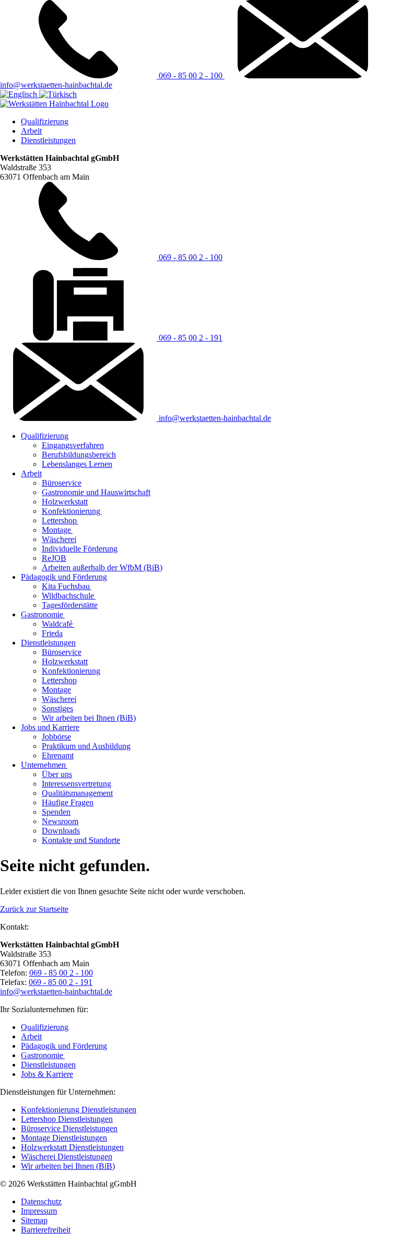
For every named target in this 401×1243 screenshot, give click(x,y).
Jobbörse (56, 736)
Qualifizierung (44, 121)
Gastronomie (43, 614)
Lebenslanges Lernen (77, 464)
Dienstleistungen (48, 140)
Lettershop (60, 520)
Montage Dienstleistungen (64, 1137)
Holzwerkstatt (65, 501)
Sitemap (34, 1220)
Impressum (39, 1210)
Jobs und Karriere (50, 727)
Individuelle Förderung (79, 548)
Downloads (61, 830)
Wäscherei (59, 539)
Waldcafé (58, 623)
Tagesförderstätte (70, 605)
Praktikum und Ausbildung (86, 746)
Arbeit (31, 130)
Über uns (57, 774)
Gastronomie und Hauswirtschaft (96, 492)
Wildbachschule (69, 595)
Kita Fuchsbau (66, 586)
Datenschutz (41, 1201)
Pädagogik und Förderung (64, 576)
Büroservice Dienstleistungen (69, 1128)
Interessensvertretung (76, 783)
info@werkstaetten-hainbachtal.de (214, 418)
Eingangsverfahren (73, 445)
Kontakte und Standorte (81, 840)
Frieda (52, 633)
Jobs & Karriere (47, 1074)
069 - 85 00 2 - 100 (191, 75)
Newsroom (60, 821)
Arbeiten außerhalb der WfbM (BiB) (102, 567)
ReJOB (54, 558)
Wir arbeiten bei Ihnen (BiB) (89, 717)
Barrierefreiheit (45, 1229)
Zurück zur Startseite (34, 909)
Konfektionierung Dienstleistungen (78, 1109)
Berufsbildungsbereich (79, 454)
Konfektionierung (72, 511)
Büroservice (61, 482)
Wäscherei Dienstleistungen (66, 1156)
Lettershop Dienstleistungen (67, 1119)
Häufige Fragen (67, 802)
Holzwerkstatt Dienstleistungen (72, 1147)
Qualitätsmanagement (77, 793)
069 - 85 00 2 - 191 (189, 337)
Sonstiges (57, 708)
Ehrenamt (58, 755)
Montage (57, 529)
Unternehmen (44, 764)
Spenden (56, 811)
